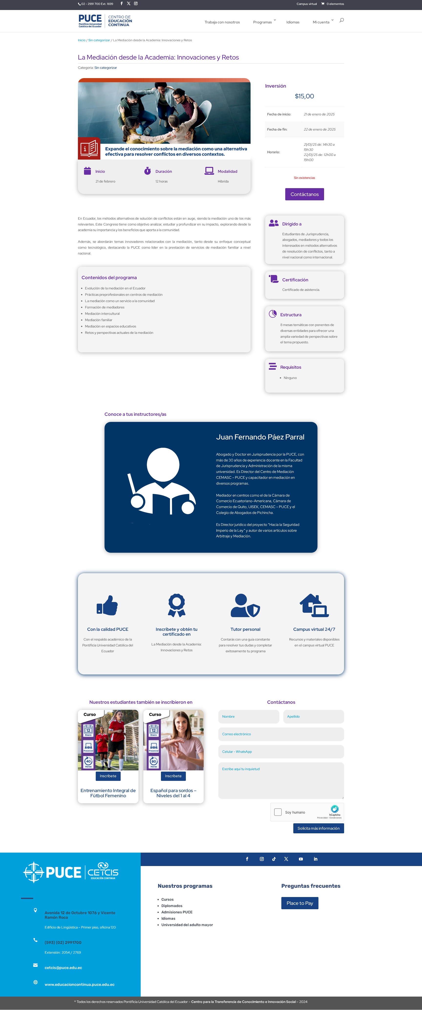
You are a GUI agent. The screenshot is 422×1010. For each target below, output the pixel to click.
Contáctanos (305, 194)
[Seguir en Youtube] (301, 859)
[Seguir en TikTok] (274, 859)
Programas (262, 22)
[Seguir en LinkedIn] (315, 859)
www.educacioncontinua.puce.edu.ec (80, 984)
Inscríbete (108, 776)
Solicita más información (319, 828)
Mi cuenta (321, 22)
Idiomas (292, 22)
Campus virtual (307, 4)
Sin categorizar (99, 40)
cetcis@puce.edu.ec (63, 967)
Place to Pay (300, 903)
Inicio (81, 40)
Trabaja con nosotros (222, 22)
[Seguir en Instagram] (261, 859)
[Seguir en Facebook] (247, 859)
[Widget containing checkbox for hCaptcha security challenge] (307, 812)
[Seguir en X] (286, 859)
